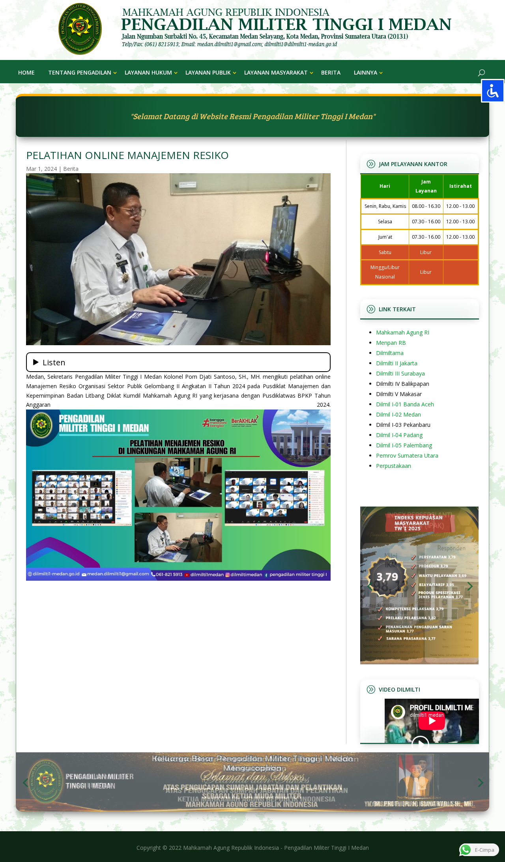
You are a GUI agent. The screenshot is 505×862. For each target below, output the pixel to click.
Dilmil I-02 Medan (398, 414)
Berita (330, 72)
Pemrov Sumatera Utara (407, 455)
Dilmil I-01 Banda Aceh (405, 404)
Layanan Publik (208, 72)
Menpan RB (391, 342)
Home (26, 72)
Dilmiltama (390, 353)
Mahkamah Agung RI (402, 332)
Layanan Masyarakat (276, 72)
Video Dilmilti (399, 689)
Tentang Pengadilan (79, 72)
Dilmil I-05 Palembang (404, 445)
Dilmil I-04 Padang (399, 435)
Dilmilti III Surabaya (400, 373)
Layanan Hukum (148, 72)
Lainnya (365, 72)
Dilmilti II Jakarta (396, 363)
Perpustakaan (393, 465)
